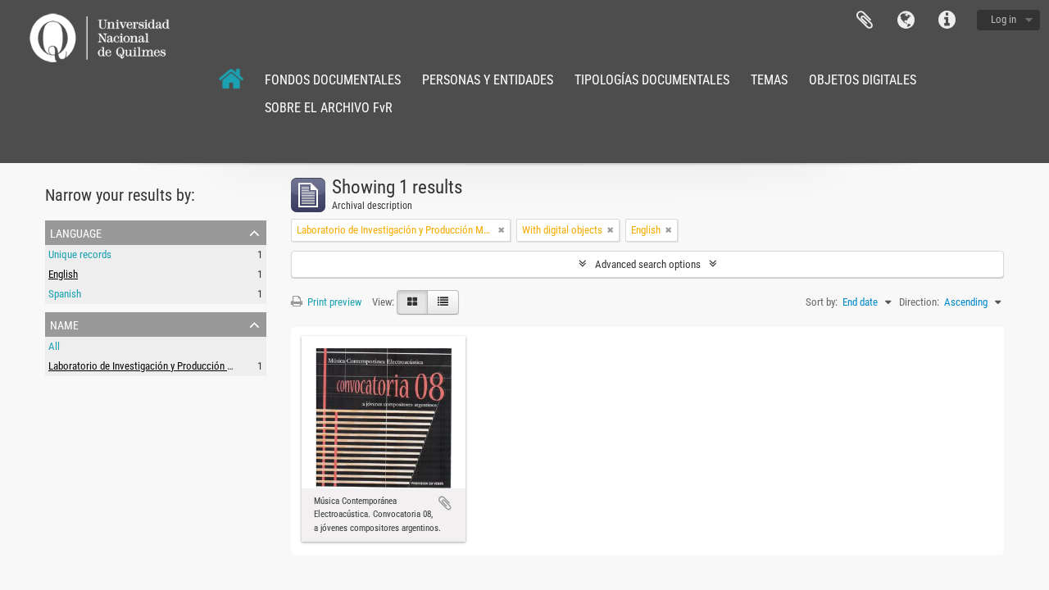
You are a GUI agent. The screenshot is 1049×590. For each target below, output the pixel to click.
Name (64, 324)
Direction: (919, 302)
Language (905, 20)
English (63, 274)
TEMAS (769, 80)
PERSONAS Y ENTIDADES (487, 80)
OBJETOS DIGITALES (862, 80)
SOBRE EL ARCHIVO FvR (329, 108)
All (54, 346)
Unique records (79, 254)
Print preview (333, 302)
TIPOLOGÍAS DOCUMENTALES (651, 80)
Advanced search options (648, 264)
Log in (1003, 19)
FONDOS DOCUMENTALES (333, 80)
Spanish (64, 294)
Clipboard (864, 20)
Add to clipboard (445, 503)
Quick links (946, 20)
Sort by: (822, 302)
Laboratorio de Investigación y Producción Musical (154, 366)
